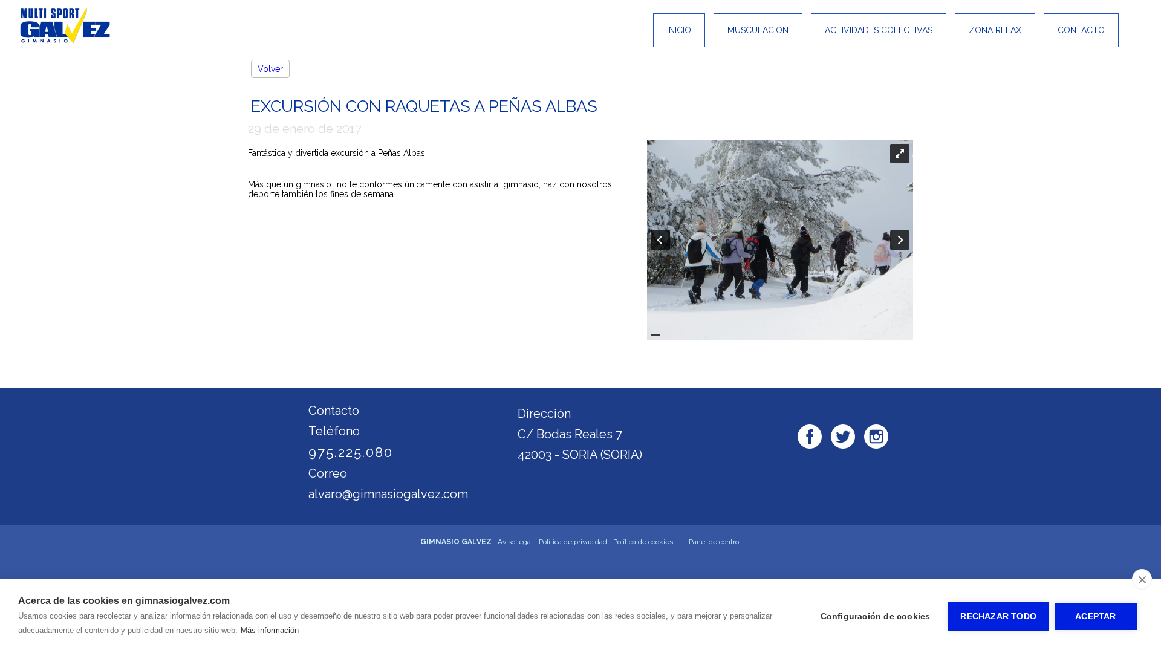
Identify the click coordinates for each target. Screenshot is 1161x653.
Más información (270, 630)
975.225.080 (350, 452)
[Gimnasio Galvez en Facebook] (810, 438)
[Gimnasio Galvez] (65, 40)
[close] (1142, 579)
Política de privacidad (573, 542)
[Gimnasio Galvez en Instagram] (876, 438)
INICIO (679, 30)
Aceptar (1095, 616)
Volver (270, 69)
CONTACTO (1081, 30)
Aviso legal (515, 542)
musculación (758, 30)
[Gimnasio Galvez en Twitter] (843, 438)
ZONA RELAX (995, 30)
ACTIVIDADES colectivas (878, 30)
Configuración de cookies (876, 616)
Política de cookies (643, 542)
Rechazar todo (998, 616)
